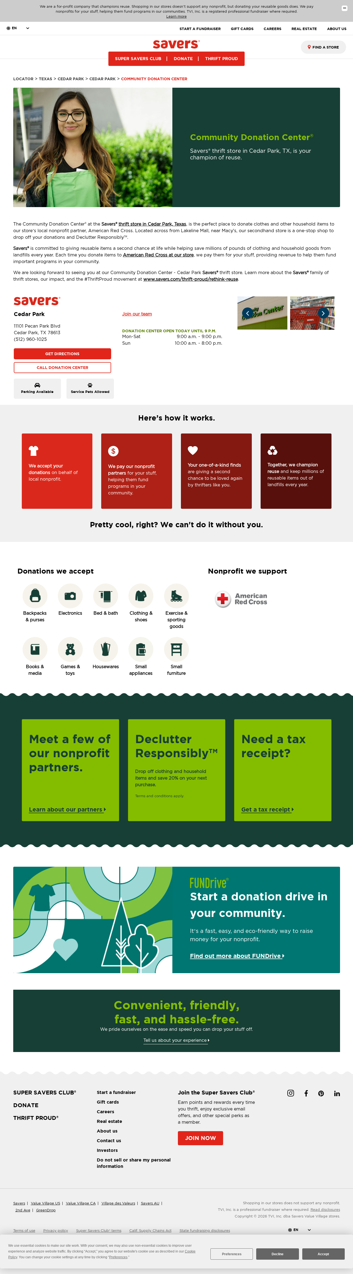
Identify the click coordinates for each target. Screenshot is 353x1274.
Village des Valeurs (118, 1203)
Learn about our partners (66, 809)
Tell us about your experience (175, 1040)
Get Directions (62, 354)
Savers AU (150, 1203)
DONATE (183, 58)
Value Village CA (81, 1203)
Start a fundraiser (116, 1092)
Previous (247, 312)
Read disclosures (325, 1210)
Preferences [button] (118, 1257)
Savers (19, 1203)
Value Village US (45, 1203)
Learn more (176, 16)
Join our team (137, 314)
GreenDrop (46, 1210)
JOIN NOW (200, 1138)
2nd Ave (22, 1210)
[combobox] (323, 47)
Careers (105, 1111)
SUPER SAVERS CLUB (138, 58)
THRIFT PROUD (221, 58)
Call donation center (62, 367)
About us (107, 1130)
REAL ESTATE (304, 29)
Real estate (109, 1121)
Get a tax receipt (266, 809)
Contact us (109, 1140)
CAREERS (272, 29)
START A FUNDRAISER (200, 29)
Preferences (232, 1254)
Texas (45, 79)
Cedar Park (71, 79)
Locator (23, 79)
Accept (323, 1254)
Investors (107, 1150)
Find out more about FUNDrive (236, 955)
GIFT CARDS (242, 29)
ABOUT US (336, 29)
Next (323, 312)
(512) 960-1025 (30, 339)
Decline (278, 1254)
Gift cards (108, 1101)
